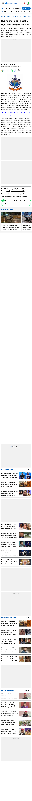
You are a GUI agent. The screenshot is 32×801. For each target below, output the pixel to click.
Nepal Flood (24, 12)
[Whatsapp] (3, 200)
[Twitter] (18, 70)
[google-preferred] (5, 70)
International (9, 9)
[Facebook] (15, 70)
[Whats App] (12, 70)
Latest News (7, 469)
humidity (22, 191)
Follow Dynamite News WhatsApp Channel (16, 202)
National (18, 9)
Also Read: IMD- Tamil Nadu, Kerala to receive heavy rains (16, 114)
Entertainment (8, 617)
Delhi (8, 191)
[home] (2, 8)
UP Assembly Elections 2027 (11, 12)
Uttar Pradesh (8, 690)
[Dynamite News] (11, 3)
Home (3, 16)
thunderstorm (16, 197)
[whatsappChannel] (28, 3)
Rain (15, 194)
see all (27, 470)
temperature (22, 194)
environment (15, 191)
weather (24, 197)
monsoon (4, 194)
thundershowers (6, 197)
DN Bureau (15, 65)
